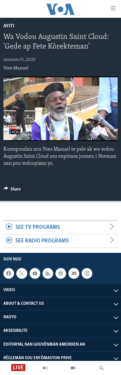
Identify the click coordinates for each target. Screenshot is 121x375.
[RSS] (47, 273)
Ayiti (8, 26)
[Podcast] (60, 273)
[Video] (73, 368)
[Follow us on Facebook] (8, 273)
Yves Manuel (15, 68)
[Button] (12, 190)
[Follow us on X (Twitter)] (21, 273)
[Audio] (45, 368)
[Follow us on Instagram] (87, 273)
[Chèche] (101, 368)
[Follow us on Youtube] (35, 273)
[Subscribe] (73, 273)
